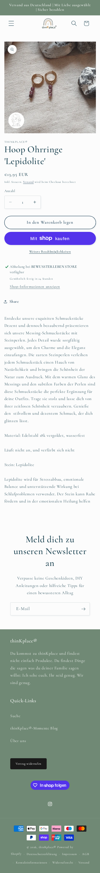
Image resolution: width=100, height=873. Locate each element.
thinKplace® (47, 847)
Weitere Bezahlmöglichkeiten (50, 252)
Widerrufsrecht (62, 862)
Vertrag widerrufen (28, 763)
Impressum (69, 854)
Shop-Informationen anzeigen (35, 286)
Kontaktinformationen (31, 862)
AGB (85, 854)
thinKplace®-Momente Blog (34, 728)
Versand (28, 182)
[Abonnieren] (83, 609)
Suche (15, 716)
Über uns (18, 740)
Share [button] (14, 301)
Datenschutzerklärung (42, 854)
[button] (11, 23)
